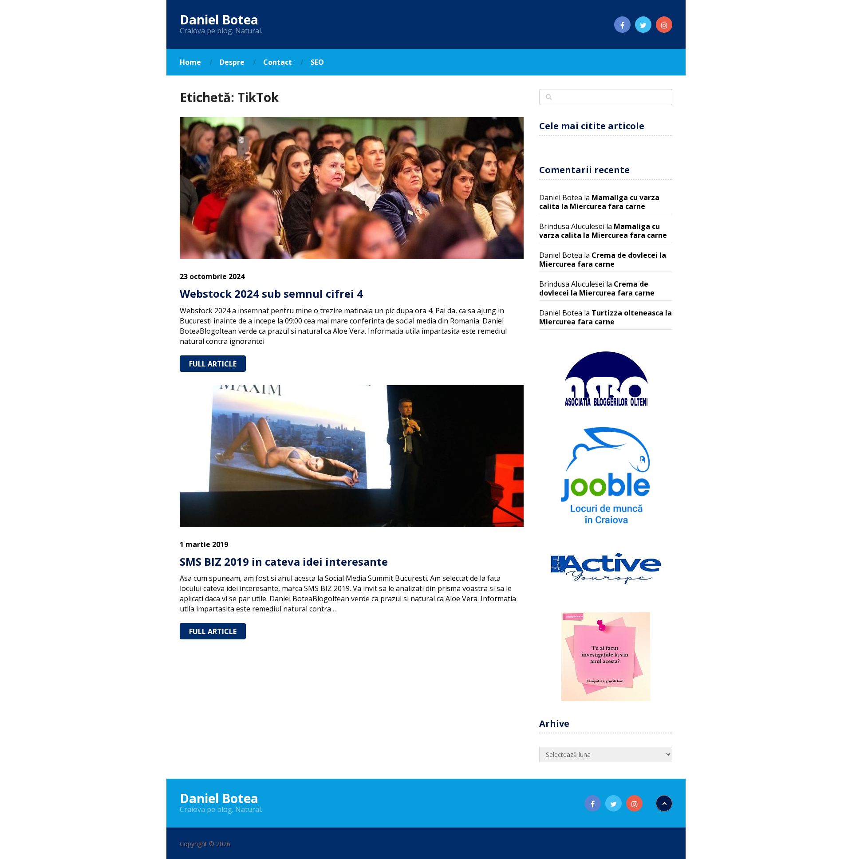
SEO (317, 62)
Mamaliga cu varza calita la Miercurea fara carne (599, 202)
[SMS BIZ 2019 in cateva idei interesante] (352, 456)
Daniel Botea (219, 19)
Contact (277, 62)
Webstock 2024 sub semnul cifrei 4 (271, 293)
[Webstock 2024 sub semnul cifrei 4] (352, 188)
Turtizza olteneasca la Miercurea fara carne (605, 317)
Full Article (213, 364)
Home (190, 62)
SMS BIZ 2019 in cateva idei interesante (284, 561)
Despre (232, 62)
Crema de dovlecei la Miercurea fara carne (602, 259)
